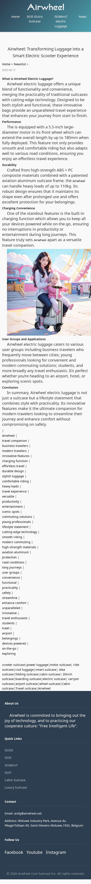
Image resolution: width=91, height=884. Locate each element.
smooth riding (12, 537)
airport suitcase (26, 684)
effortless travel (13, 466)
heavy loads (10, 486)
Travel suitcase (25, 688)
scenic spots (10, 512)
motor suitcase (60, 665)
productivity (10, 501)
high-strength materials (19, 547)
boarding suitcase (28, 679)
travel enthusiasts (15, 618)
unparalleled (11, 608)
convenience (11, 577)
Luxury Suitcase (16, 787)
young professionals (16, 522)
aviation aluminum (15, 552)
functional (9, 583)
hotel (5, 628)
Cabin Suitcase (15, 780)
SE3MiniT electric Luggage (61, 21)
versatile (8, 496)
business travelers (15, 446)
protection (9, 557)
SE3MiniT (11, 765)
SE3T (8, 773)
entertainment (12, 507)
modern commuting (16, 542)
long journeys (12, 567)
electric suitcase (54, 679)
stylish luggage (13, 476)
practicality (10, 588)
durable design (13, 471)
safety (6, 593)
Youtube (34, 852)
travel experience (14, 491)
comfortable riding (15, 481)
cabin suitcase (50, 674)
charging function (15, 461)
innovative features (15, 456)
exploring (9, 653)
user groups (10, 572)
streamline (9, 598)
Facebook (14, 852)
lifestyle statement (15, 527)
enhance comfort (14, 603)
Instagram (56, 852)
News (83, 17)
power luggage (37, 665)
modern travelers (14, 451)
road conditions (13, 562)
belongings (10, 638)
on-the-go (9, 648)
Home (15, 17)
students (8, 623)
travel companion (14, 441)
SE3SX (9, 750)
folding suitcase (26, 674)
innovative (9, 613)
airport (7, 633)
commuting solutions (17, 517)
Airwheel (79, 181)
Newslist (20, 64)
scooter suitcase (13, 665)
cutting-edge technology (19, 532)
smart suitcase (46, 670)
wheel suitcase (49, 684)
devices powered (14, 643)
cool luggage (24, 670)
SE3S (8, 758)
